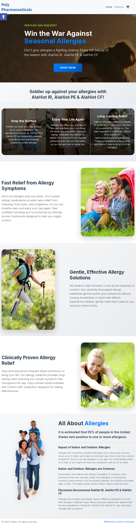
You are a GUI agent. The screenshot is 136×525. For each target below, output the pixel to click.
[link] (3, 16)
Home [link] (109, 6)
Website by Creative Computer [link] (119, 521)
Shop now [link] (68, 67)
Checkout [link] (119, 6)
